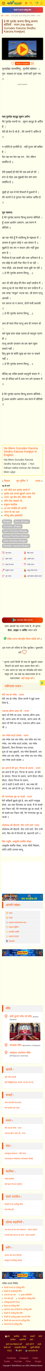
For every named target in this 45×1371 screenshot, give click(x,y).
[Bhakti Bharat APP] (42, 683)
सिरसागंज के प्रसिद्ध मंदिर (13, 1324)
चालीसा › (10, 1171)
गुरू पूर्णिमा (20, 480)
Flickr (28, 1361)
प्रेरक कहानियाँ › (15, 1222)
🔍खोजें (19, 1351)
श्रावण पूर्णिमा (13, 927)
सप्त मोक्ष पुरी (9, 1209)
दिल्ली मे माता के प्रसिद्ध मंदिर (22, 10)
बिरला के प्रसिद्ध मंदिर (12, 1306)
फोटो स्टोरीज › (14, 1196)
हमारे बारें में (30, 1344)
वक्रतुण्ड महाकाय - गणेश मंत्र (15, 1153)
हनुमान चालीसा (10, 504)
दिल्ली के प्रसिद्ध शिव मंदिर (13, 1313)
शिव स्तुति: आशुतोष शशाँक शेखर (17, 841)
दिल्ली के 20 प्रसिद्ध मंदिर (14, 1204)
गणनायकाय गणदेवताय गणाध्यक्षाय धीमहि (19, 1159)
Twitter (35, 1358)
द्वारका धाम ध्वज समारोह (13, 1255)
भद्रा (10, 913)
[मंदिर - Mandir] (21, 3)
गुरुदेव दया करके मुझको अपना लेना (19, 493)
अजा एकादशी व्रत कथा (13, 1102)
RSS (9, 1351)
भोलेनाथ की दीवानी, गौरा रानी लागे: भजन (20, 825)
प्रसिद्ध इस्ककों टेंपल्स (12, 1302)
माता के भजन (10, 564)
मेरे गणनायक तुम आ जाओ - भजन (17, 796)
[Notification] (41, 3)
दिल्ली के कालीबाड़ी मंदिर (13, 1291)
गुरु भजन (8, 576)
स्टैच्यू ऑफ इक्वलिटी (13, 515)
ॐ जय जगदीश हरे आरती (15, 508)
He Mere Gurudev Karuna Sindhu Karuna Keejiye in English (21, 451)
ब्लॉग (31, 1340)
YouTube (18, 1361)
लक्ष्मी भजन (30, 559)
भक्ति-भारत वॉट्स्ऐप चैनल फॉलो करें (23, 638)
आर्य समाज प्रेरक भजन (34, 576)
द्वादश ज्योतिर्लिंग (26, 1295)
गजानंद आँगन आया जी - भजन (15, 711)
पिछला (7, 480)
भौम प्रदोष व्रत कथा (12, 1108)
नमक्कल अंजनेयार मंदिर (20, 1052)
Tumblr (7, 1361)
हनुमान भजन (9, 570)
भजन (7, 16)
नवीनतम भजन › (13, 686)
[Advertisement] (22, 426)
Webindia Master (36, 1366)
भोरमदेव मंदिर (16, 1045)
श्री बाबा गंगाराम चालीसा (13, 1184)
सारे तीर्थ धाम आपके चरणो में (17, 489)
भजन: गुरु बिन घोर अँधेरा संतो (17, 497)
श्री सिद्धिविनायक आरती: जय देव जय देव (19, 1082)
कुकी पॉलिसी (35, 1347)
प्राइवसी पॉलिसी (20, 1347)
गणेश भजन (30, 564)
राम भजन (8, 553)
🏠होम (7, 1336)
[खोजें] (31, 3)
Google (38, 1361)
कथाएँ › (10, 1095)
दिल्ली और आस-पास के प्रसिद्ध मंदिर (17, 1320)
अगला (37, 480)
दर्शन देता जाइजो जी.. (14, 500)
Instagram (24, 1358)
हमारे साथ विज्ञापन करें (14, 1344)
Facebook (11, 1358)
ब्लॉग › (9, 1247)
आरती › (10, 1069)
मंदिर (8, 1008)
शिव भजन (30, 553)
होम (2, 16)
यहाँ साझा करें (27, 678)
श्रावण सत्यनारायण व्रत (17, 922)
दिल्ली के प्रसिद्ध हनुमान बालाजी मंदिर (17, 1317)
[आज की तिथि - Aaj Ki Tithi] (26, 3)
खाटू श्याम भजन (32, 570)
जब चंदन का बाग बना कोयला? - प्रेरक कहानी (21, 1230)
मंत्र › (9, 1145)
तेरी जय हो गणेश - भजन (13, 694)
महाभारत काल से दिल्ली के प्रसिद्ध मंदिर (18, 1309)
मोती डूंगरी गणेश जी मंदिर (21, 1016)
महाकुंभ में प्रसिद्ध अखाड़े (13, 1260)
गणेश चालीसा (9, 1179)
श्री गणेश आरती (10, 1077)
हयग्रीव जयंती (14, 932)
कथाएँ (32, 1336)
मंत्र (24, 1336)
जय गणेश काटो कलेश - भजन (15, 735)
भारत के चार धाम (11, 512)
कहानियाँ (23, 1340)
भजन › (9, 1120)
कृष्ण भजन (9, 559)
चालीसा (16, 1336)
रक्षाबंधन (12, 941)
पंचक (11, 918)
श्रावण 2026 (14, 936)
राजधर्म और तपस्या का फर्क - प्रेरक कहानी (20, 1235)
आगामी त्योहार (13, 905)
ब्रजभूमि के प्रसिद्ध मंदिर (26, 1298)
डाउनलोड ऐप (33, 1351)
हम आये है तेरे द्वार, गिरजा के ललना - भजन (21, 768)
